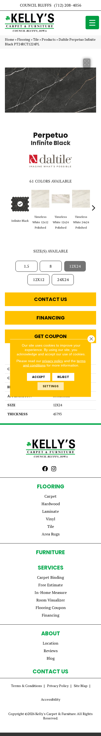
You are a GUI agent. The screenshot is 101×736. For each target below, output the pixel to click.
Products (49, 39)
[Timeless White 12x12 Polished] (40, 199)
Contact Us (50, 299)
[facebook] (45, 469)
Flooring (23, 39)
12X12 (38, 279)
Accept (38, 377)
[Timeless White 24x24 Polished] (81, 199)
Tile (36, 39)
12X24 (75, 266)
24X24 (63, 279)
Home (9, 39)
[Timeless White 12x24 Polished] (60, 199)
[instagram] (53, 469)
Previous (7, 200)
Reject (63, 377)
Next (93, 200)
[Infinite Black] (20, 204)
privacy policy (52, 361)
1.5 (26, 266)
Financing (51, 317)
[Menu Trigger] (92, 22)
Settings (51, 386)
